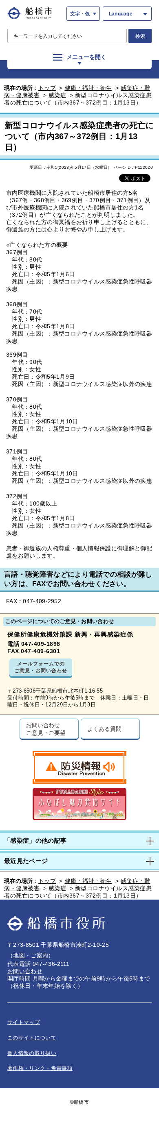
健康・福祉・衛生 (88, 88)
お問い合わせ (24, 971)
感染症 (57, 95)
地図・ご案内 (30, 955)
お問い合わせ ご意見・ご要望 (46, 729)
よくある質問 (104, 728)
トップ (47, 88)
